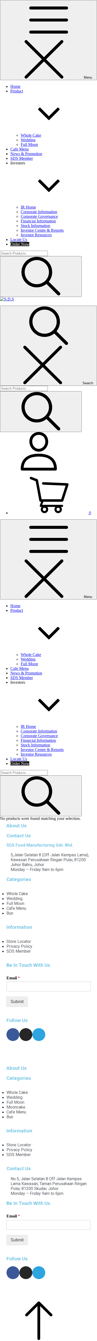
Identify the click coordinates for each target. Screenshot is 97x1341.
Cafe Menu (19, 149)
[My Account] (39, 469)
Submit (17, 1001)
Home (15, 86)
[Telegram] (38, 1034)
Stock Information (35, 225)
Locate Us (18, 239)
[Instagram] (25, 1034)
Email (13, 978)
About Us (16, 826)
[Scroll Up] (39, 1338)
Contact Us (18, 836)
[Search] (41, 276)
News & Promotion (26, 154)
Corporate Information (39, 212)
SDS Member (21, 158)
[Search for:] (24, 253)
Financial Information (38, 221)
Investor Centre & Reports (42, 230)
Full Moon (29, 144)
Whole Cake (31, 135)
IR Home (28, 207)
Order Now (19, 244)
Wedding (28, 140)
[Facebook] (12, 1034)
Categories (18, 879)
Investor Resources (36, 235)
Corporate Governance (39, 216)
